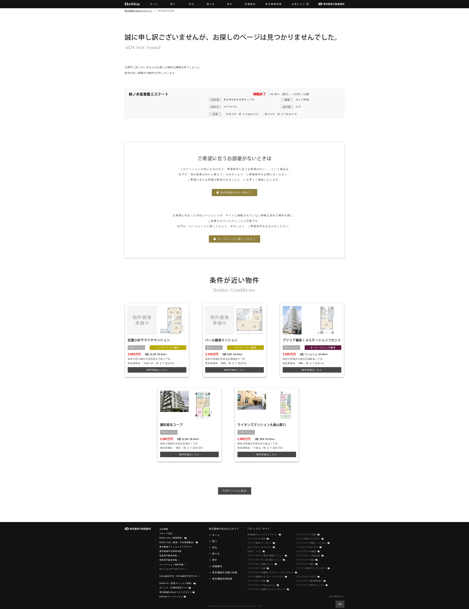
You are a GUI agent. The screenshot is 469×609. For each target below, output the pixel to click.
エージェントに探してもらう (236, 238)
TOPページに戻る (235, 490)
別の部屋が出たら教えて (236, 192)
